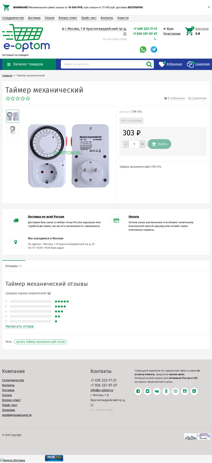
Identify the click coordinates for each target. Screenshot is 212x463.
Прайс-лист (88, 18)
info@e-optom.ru (101, 390)
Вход (170, 28)
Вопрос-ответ (68, 18)
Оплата (49, 18)
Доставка (34, 18)
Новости (123, 18)
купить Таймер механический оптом (40, 342)
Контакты (107, 18)
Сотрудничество (13, 18)
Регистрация (172, 33)
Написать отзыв (19, 326)
